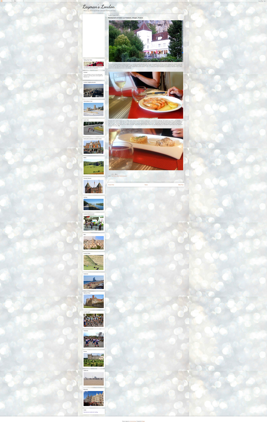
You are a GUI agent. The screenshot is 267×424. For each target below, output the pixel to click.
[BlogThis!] (113, 174)
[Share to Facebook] (115, 174)
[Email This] (111, 174)
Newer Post (111, 184)
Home (146, 184)
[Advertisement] (94, 35)
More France (113, 176)
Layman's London (98, 6)
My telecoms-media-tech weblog (91, 412)
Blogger (143, 421)
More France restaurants (122, 176)
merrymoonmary (133, 421)
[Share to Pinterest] (117, 174)
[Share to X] (114, 174)
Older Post (180, 184)
